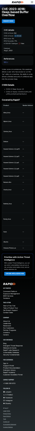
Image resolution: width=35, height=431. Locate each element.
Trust (4, 419)
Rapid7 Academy (9, 372)
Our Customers (8, 328)
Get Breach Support (10, 310)
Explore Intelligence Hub (15, 273)
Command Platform (10, 291)
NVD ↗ (6, 62)
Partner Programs (9, 330)
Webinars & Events (9, 348)
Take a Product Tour (10, 308)
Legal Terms (6, 411)
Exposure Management (11, 294)
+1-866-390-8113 (9, 383)
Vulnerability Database (11, 352)
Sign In (5, 363)
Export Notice (7, 416)
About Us (6, 321)
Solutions (6, 298)
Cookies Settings (8, 427)
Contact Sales (8, 312)
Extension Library (9, 370)
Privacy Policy (7, 413)
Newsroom (7, 326)
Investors (6, 332)
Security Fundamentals (11, 355)
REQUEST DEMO (8, 21)
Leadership (7, 323)
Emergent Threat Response (13, 346)
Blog (4, 343)
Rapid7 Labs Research (11, 350)
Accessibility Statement (9, 424)
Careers (6, 335)
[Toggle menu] (32, 2)
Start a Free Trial (9, 306)
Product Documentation (11, 368)
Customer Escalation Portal (12, 375)
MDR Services (8, 296)
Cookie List (6, 421)
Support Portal (8, 366)
